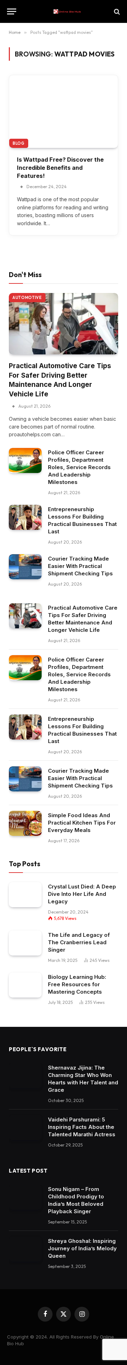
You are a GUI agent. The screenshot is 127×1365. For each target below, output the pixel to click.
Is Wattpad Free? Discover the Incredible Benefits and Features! (60, 167)
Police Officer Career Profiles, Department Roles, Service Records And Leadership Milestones (79, 467)
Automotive (27, 297)
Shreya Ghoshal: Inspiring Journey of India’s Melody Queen (82, 1248)
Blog (19, 143)
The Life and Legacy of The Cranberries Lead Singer (79, 942)
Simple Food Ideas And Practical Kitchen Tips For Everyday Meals (82, 822)
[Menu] (11, 11)
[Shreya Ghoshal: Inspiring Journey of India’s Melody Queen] (25, 1249)
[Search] (116, 11)
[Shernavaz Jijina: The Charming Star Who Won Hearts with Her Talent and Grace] (25, 1076)
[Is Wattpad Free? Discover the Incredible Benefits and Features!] (63, 111)
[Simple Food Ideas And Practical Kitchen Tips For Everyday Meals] (25, 823)
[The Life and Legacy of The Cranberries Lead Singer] (25, 943)
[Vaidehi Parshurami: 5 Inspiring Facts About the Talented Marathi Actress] (25, 1128)
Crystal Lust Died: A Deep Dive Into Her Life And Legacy (82, 894)
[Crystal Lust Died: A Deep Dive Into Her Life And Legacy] (25, 895)
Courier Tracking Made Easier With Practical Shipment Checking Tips (80, 566)
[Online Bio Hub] (67, 11)
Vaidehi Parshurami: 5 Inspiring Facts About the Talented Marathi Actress (81, 1127)
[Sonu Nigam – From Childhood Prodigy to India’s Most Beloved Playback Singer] (25, 1197)
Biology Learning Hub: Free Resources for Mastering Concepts (77, 984)
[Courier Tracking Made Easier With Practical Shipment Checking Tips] (25, 567)
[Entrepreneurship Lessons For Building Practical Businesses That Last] (25, 517)
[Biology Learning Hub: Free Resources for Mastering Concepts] (25, 985)
